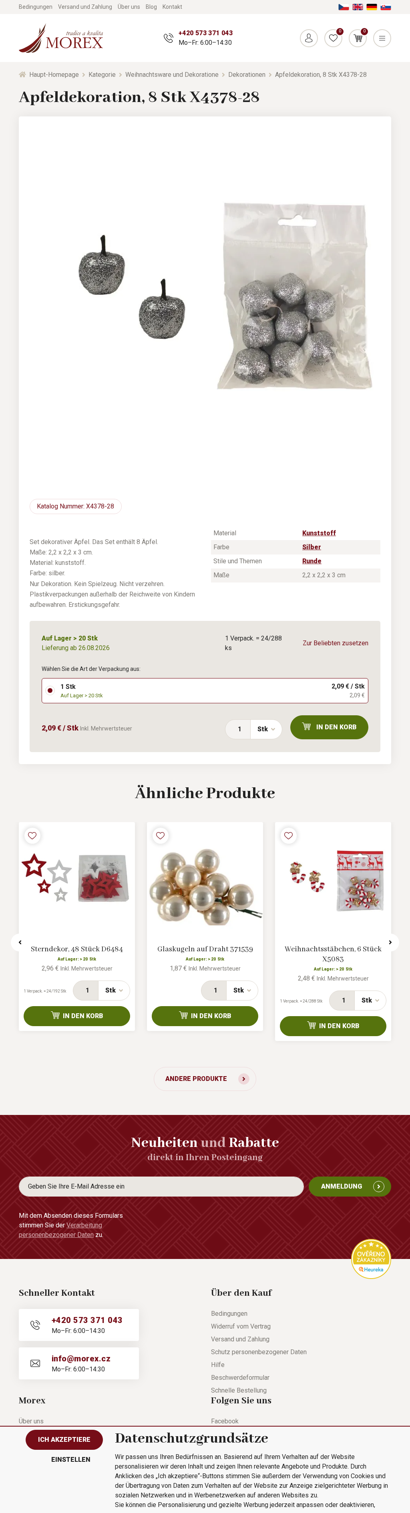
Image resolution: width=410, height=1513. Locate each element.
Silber (311, 547)
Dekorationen (246, 74)
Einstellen (70, 1459)
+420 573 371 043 (206, 33)
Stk (262, 729)
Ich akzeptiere (64, 1439)
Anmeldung (341, 1186)
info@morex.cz (81, 1358)
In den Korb (336, 727)
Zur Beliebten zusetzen (335, 643)
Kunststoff (319, 533)
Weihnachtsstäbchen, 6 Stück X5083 (333, 954)
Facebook (225, 1421)
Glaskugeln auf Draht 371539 (205, 949)
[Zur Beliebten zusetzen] (32, 836)
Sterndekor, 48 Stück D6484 (77, 949)
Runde (312, 561)
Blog (151, 7)
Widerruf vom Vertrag (241, 1326)
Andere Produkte (196, 1079)
